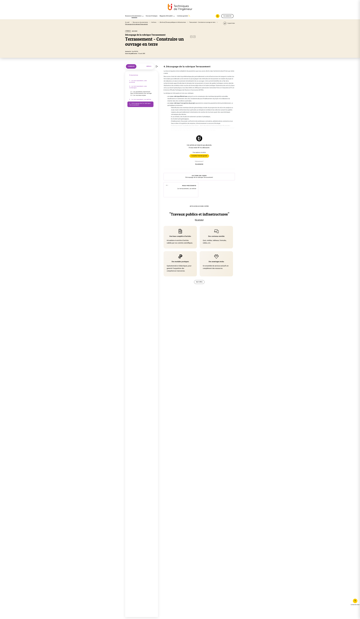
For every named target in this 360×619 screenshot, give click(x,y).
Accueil (127, 22)
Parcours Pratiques (151, 16)
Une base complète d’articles (180, 236)
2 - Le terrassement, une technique (138, 87)
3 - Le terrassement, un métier (140, 99)
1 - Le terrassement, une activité (138, 81)
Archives (154, 22)
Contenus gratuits (182, 16)
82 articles (199, 220)
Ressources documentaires (133, 16)
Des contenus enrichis (216, 236)
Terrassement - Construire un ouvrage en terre (202, 22)
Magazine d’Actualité (166, 16)
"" (199, 214)
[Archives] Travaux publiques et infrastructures (173, 22)
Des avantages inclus (216, 262)
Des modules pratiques (180, 262)
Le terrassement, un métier (186, 187)
